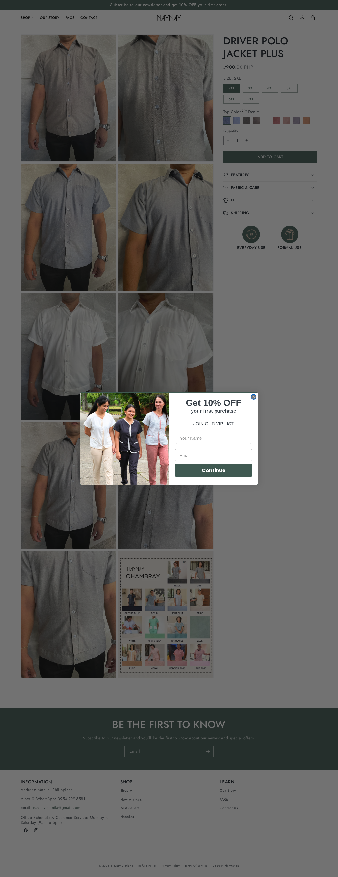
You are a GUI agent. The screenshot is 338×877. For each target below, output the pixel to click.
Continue (213, 470)
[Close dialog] (253, 396)
